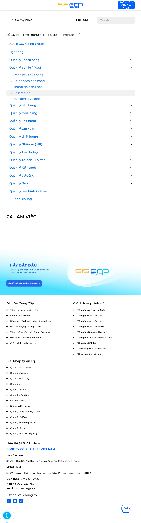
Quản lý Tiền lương (23, 152)
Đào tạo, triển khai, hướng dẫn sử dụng (30, 321)
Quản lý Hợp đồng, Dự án (23, 422)
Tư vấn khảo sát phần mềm (24, 310)
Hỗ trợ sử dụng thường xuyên (25, 326)
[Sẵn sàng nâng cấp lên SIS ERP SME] (70, 272)
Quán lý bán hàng (22, 105)
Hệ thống (16, 52)
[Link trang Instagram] (21, 501)
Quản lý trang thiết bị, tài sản (25, 411)
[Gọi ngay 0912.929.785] (7, 515)
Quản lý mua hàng (23, 113)
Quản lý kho (16, 384)
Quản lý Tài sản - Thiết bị (27, 160)
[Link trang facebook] (8, 501)
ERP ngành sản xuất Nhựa (89, 321)
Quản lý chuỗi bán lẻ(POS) (23, 433)
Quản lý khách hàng (24, 60)
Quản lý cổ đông (18, 417)
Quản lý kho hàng (22, 121)
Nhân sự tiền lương (20, 406)
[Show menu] (8, 5)
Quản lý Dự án (20, 183)
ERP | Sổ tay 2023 (19, 20)
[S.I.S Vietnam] (70, 5)
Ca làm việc (21, 93)
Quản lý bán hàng (19, 373)
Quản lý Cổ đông (21, 175)
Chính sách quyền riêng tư (23, 343)
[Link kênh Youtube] (15, 501)
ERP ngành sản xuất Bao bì (90, 326)
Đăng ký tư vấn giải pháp (126, 5)
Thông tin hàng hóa (27, 87)
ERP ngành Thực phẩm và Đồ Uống (94, 337)
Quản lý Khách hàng (20, 367)
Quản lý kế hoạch (19, 428)
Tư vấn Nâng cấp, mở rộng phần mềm (30, 332)
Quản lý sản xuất (22, 128)
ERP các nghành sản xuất (89, 354)
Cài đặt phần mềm (20, 315)
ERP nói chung (20, 199)
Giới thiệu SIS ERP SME (26, 44)
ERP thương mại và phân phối (91, 348)
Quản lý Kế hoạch (22, 167)
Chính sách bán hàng (29, 81)
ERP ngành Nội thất (86, 343)
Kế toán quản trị (18, 400)
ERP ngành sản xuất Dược (89, 315)
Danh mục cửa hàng (28, 75)
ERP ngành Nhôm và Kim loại (91, 332)
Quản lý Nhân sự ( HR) (25, 144)
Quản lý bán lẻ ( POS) (25, 67)
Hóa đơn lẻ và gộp (26, 99)
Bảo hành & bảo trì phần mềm (26, 337)
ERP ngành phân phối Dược (90, 310)
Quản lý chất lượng (23, 136)
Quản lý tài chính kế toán (28, 191)
